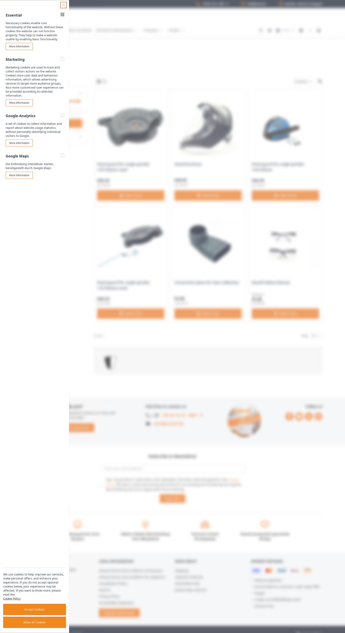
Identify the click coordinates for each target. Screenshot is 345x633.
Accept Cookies (34, 609)
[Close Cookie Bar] (63, 5)
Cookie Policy (12, 598)
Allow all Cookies (34, 622)
